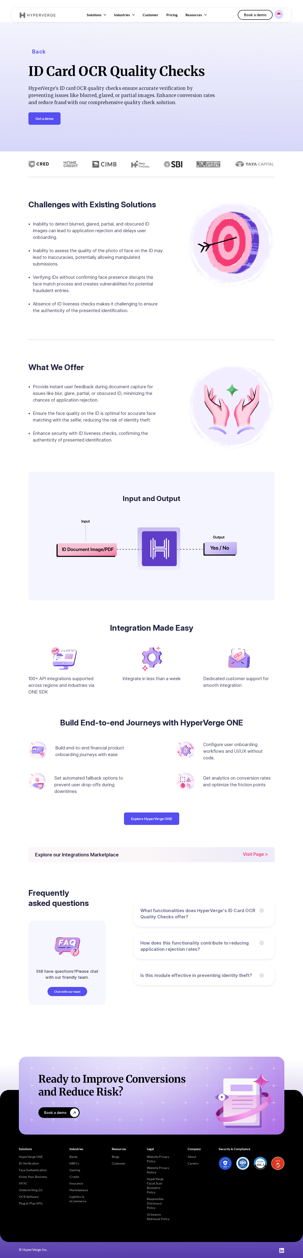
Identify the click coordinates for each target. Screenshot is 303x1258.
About (192, 1157)
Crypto (74, 1177)
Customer (150, 15)
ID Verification (29, 1163)
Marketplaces (78, 1190)
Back (39, 51)
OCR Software (29, 1197)
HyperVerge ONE (31, 1157)
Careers (193, 1163)
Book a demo (255, 15)
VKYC (23, 1183)
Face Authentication (33, 1170)
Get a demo (44, 118)
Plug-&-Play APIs (31, 1203)
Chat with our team (67, 991)
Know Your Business (33, 1177)
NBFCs (74, 1163)
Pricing (171, 15)
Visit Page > (255, 854)
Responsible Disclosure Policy (155, 1203)
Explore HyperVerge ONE (151, 818)
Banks (73, 1157)
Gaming (74, 1170)
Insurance (76, 1183)
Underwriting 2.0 (30, 1190)
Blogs (115, 1157)
